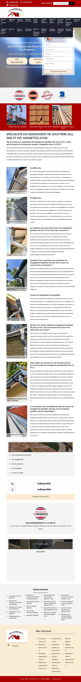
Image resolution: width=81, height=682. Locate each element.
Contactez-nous (56, 679)
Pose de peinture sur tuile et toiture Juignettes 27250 (49, 596)
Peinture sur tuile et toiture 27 (52, 21)
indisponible (13, 2)
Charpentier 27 (12, 30)
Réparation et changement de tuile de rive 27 (69, 22)
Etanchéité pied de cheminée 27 (44, 21)
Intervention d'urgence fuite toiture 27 (61, 22)
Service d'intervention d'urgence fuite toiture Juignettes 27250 (50, 603)
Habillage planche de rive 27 (44, 31)
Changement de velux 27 (77, 20)
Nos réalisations (17, 61)
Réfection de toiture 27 (12, 20)
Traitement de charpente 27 (20, 21)
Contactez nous (38, 61)
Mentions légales (45, 679)
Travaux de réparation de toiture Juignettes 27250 (67, 603)
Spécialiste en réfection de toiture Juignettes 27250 (50, 614)
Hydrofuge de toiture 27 (52, 30)
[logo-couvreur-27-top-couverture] (16, 12)
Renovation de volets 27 (69, 30)
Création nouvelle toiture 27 (35, 21)
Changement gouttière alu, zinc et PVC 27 (4, 31)
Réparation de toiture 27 (28, 20)
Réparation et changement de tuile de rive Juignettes (15, 602)
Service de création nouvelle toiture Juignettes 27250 (66, 609)
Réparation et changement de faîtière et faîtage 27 (36, 32)
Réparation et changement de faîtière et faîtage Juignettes (32, 596)
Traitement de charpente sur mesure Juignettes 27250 (67, 596)
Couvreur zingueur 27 (20, 30)
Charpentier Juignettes (32, 615)
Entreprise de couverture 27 (3, 22)
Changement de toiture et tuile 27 (61, 31)
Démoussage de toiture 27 (28, 30)
